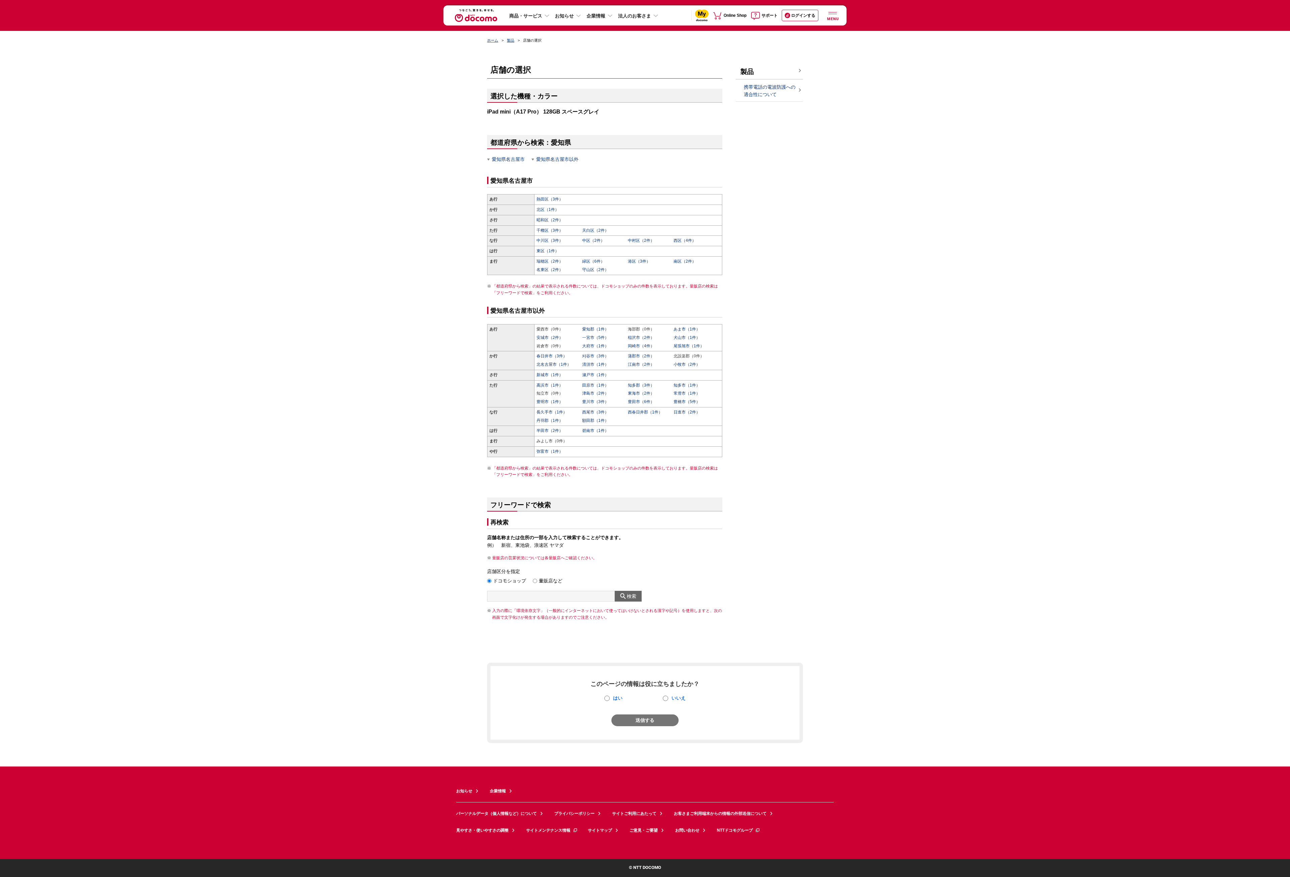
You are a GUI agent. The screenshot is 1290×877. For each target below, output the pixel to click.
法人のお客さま (634, 15)
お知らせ (564, 15)
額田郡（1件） (595, 420)
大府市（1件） (595, 346)
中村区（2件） (641, 240)
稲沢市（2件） (641, 337)
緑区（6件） (593, 261)
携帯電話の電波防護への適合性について (770, 90)
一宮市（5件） (595, 337)
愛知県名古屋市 (508, 159)
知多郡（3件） (641, 385)
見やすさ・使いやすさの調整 (482, 830)
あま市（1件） (687, 329)
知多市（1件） (687, 385)
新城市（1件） (549, 374)
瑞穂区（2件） (549, 261)
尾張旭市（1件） (689, 346)
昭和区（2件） (549, 220)
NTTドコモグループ (735, 830)
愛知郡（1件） (595, 329)
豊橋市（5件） (687, 401)
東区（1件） (547, 251)
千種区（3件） (549, 230)
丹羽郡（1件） (549, 420)
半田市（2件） (549, 430)
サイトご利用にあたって (634, 813)
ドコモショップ (509, 580)
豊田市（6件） (641, 401)
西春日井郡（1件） (645, 412)
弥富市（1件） (549, 451)
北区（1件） (547, 209)
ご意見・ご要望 (644, 830)
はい (617, 698)
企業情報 (596, 15)
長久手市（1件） (551, 412)
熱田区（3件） (549, 199)
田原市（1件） (595, 385)
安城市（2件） (549, 337)
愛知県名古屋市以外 (557, 159)
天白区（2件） (595, 230)
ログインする (803, 15)
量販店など (550, 580)
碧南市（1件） (595, 430)
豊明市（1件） (549, 401)
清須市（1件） (595, 364)
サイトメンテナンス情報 (548, 830)
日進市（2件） (687, 412)
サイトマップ (600, 830)
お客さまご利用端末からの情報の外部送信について (720, 813)
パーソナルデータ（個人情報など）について (496, 813)
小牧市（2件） (687, 364)
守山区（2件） (595, 269)
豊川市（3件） (595, 401)
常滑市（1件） (687, 393)
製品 (510, 40)
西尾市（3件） (595, 412)
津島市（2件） (595, 393)
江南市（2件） (641, 364)
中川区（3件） (549, 240)
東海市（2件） (641, 393)
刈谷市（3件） (595, 356)
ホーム (492, 40)
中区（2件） (593, 240)
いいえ (679, 698)
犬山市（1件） (687, 337)
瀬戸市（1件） (595, 374)
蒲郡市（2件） (641, 356)
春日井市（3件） (551, 356)
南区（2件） (685, 261)
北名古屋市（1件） (553, 364)
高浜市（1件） (549, 385)
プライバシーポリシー (574, 813)
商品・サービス (525, 15)
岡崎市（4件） (641, 346)
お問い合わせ (687, 830)
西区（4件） (685, 240)
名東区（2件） (549, 269)
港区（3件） (639, 261)
